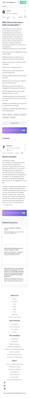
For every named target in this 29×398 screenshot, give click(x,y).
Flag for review (8, 204)
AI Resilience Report (15, 367)
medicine (10, 114)
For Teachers (14, 329)
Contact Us (14, 314)
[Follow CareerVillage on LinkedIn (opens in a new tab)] (4, 385)
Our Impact (14, 301)
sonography (23, 114)
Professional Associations (14, 354)
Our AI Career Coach (14, 317)
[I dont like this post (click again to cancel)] (25, 150)
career (4, 114)
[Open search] (18, 2)
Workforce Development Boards (14, 349)
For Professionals (14, 327)
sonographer (6, 117)
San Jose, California (12, 13)
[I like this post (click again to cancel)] (25, 10)
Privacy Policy (14, 377)
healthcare (16, 114)
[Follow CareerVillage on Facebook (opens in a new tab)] (4, 382)
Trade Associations (14, 352)
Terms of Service (14, 374)
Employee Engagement (14, 346)
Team (14, 304)
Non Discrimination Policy (14, 379)
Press (14, 312)
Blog (14, 309)
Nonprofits (14, 341)
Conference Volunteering (14, 357)
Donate (14, 332)
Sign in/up (23, 2)
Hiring (14, 306)
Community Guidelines (14, 369)
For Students (14, 324)
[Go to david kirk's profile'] (4, 148)
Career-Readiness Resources (14, 364)
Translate (20, 17)
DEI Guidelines (14, 372)
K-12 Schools (14, 339)
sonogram (13, 117)
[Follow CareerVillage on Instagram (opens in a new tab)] (4, 389)
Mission (14, 299)
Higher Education (14, 344)
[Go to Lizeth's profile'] (4, 14)
